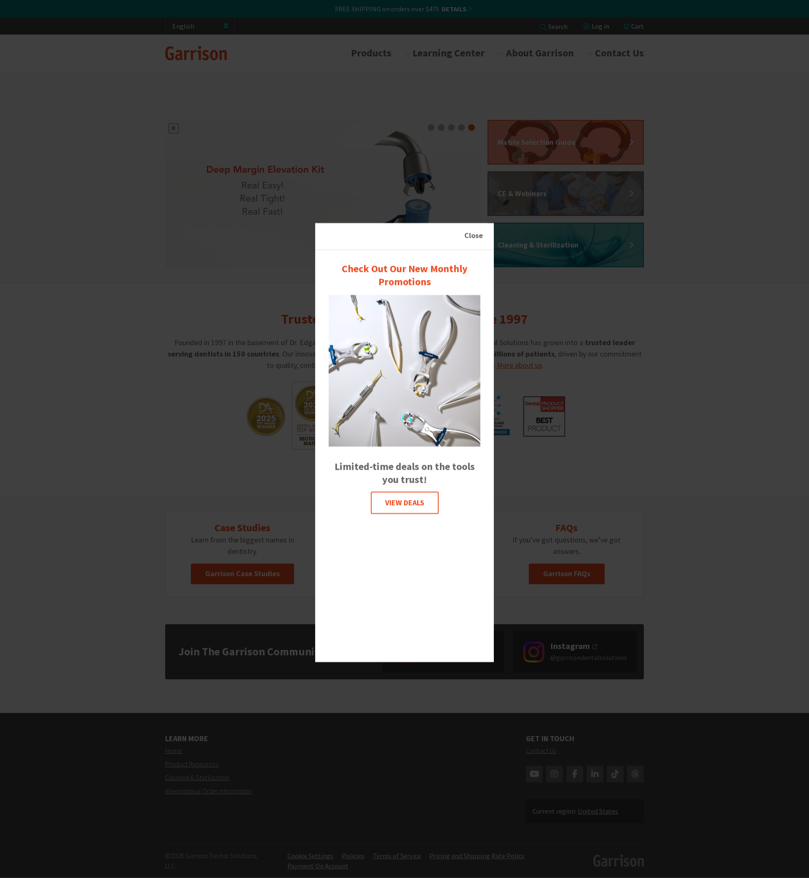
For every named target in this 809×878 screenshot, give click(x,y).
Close (473, 235)
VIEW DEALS (404, 503)
